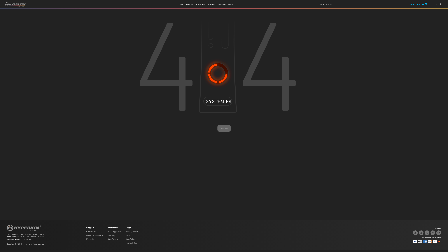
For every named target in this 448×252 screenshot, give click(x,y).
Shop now (224, 128)
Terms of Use (131, 243)
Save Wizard (113, 239)
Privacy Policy (132, 231)
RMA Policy (130, 239)
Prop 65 (129, 235)
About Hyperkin (114, 231)
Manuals (90, 239)
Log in (322, 4)
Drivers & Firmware (94, 235)
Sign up (329, 4)
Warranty (111, 235)
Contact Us (91, 231)
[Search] (435, 4)
